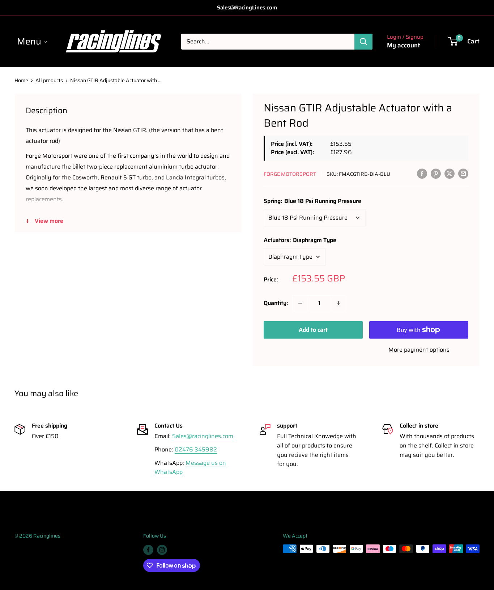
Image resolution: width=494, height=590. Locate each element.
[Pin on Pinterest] (436, 173)
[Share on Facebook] (422, 173)
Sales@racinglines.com (202, 436)
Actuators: (300, 240)
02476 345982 (196, 449)
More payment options (419, 349)
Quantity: (276, 302)
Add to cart (313, 329)
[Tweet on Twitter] (449, 173)
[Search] (363, 42)
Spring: (312, 200)
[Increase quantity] (338, 303)
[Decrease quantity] (300, 303)
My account (403, 45)
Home (21, 80)
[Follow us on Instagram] (162, 549)
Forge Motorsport (290, 174)
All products (49, 80)
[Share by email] (463, 173)
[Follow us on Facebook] (148, 549)
